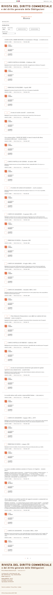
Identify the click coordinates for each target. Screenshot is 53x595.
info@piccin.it (7, 576)
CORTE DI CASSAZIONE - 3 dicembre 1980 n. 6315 (22, 289)
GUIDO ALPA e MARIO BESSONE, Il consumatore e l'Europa (21, 39)
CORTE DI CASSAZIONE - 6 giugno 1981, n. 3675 (22, 418)
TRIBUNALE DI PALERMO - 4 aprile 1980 (19, 87)
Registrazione (46, 1)
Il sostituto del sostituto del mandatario (21, 188)
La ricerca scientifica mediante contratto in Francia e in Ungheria (22, 469)
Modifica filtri (22, 29)
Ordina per (5, 31)
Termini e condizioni (6, 587)
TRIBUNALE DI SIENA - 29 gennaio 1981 (19, 240)
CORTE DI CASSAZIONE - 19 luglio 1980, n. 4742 (22, 263)
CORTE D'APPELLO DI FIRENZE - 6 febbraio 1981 (22, 342)
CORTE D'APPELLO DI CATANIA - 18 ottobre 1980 (22, 161)
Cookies (19, 587)
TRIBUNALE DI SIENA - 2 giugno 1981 (19, 444)
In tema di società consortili (18, 112)
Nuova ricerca (34, 29)
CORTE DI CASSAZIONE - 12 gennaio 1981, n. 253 (22, 214)
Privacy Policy (14, 587)
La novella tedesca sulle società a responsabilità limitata (19, 395)
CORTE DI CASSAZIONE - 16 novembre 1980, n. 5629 (23, 530)
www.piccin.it (21, 570)
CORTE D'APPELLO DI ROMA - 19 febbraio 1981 (22, 62)
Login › (51, 1)
